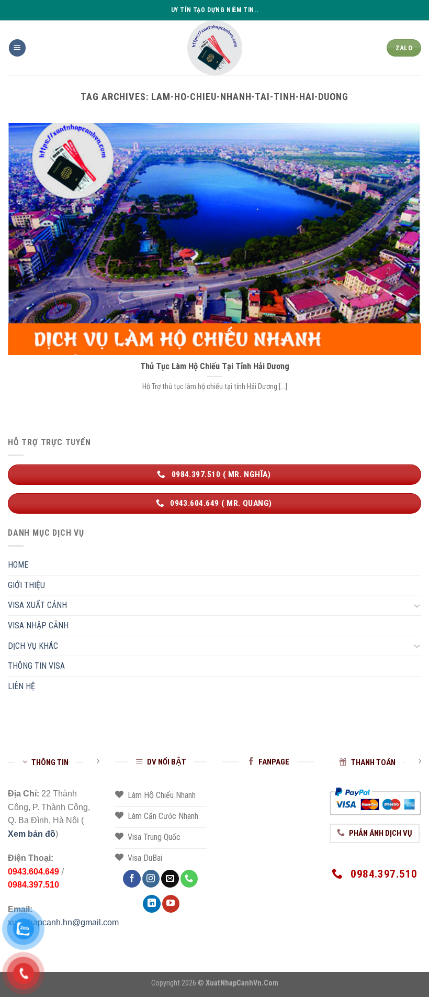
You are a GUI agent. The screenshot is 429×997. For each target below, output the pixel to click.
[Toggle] (417, 605)
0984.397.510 (33, 884)
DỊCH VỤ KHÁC (33, 646)
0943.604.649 (33, 871)
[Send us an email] (169, 879)
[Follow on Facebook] (131, 879)
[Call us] (189, 879)
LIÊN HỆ (21, 686)
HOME (18, 565)
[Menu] (17, 48)
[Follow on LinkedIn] (151, 904)
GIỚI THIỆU (26, 585)
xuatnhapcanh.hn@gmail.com (63, 922)
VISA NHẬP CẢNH (38, 625)
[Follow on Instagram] (151, 879)
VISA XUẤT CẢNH (37, 605)
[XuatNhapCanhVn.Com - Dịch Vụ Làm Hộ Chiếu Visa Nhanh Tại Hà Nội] (214, 47)
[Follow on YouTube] (170, 904)
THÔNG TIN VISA (36, 666)
